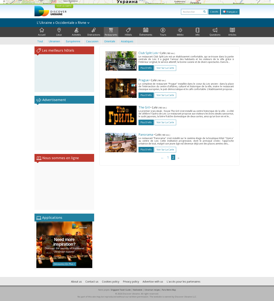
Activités (76, 34)
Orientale (109, 41)
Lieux (59, 34)
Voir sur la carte (165, 68)
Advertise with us (153, 281)
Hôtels (128, 34)
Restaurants (111, 34)
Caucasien (92, 41)
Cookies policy (110, 281)
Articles (232, 34)
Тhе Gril (144, 107)
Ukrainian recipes (152, 290)
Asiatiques (127, 41)
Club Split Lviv (148, 53)
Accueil (41, 34)
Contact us (91, 281)
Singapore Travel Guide (121, 290)
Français (231, 11)
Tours (163, 34)
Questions (215, 34)
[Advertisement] (64, 127)
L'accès (214, 11)
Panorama (145, 135)
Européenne (73, 41)
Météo (180, 34)
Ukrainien (54, 41)
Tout (40, 41)
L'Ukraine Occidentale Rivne (62, 22)
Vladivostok (137, 290)
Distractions (93, 34)
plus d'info (146, 68)
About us (76, 281)
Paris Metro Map (169, 290)
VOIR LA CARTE (64, 5)
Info (198, 34)
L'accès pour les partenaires (183, 281)
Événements (145, 34)
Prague (143, 80)
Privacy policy (131, 281)
